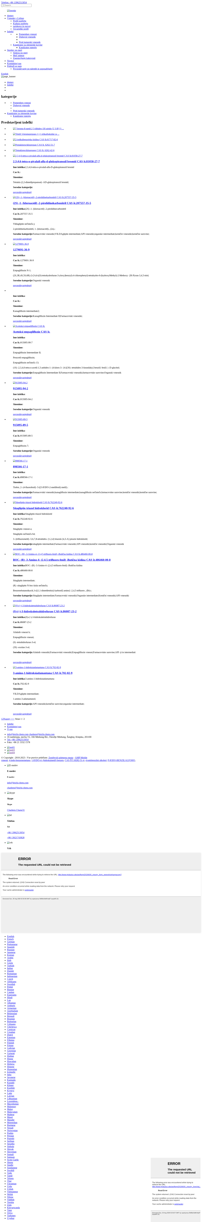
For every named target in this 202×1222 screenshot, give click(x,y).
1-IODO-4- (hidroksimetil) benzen (47, 760)
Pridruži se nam (14, 66)
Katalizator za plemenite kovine (27, 45)
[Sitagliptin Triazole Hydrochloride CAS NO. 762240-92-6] (37, 502)
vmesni (4, 760)
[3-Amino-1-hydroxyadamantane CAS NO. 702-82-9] (37, 667)
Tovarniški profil (21, 29)
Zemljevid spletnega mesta (61, 757)
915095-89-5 (20, 424)
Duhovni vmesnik (27, 37)
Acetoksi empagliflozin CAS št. (31, 331)
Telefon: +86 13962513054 (14, 2)
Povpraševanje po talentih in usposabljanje (32, 69)
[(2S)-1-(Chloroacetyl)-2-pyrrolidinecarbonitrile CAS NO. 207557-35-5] (44, 197)
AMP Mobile (81, 757)
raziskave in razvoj (21, 26)
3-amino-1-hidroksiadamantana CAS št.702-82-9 (42, 673)
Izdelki (10, 31)
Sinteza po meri (20, 53)
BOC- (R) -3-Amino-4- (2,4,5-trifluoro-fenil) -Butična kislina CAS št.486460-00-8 (62, 559)
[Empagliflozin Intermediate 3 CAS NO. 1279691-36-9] (21, 244)
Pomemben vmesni (28, 34)
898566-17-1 (20, 466)
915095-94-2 (20, 388)
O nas (10, 729)
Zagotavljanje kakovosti (24, 58)
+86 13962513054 (15, 832)
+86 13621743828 (15, 837)
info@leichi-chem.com (17, 734)
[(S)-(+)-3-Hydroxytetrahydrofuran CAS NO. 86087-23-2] (39, 605)
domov (10, 15)
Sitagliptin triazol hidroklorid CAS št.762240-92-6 (43, 508)
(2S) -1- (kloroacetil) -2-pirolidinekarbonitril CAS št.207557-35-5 (52, 203)
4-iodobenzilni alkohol (95, 760)
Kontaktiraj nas (14, 63)
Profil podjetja (19, 21)
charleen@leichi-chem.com (41, 734)
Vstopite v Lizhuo (15, 18)
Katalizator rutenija (28, 47)
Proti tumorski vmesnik (30, 42)
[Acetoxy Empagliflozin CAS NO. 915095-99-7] (29, 326)
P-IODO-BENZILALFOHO (121, 760)
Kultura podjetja (20, 23)
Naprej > (8, 719)
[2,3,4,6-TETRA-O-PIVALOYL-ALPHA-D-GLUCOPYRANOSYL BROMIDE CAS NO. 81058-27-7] (48, 156)
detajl (28, 192)
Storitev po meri (14, 50)
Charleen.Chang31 (16, 810)
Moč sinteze (18, 55)
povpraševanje (19, 192)
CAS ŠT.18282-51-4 (74, 760)
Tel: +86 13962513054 (18, 739)
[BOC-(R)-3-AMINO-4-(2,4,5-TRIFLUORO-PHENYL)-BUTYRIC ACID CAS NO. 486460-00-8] (53, 554)
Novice (10, 61)
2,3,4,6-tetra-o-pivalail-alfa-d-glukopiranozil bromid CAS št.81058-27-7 (56, 161)
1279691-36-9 (21, 249)
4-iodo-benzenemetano (19, 760)
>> (13, 719)
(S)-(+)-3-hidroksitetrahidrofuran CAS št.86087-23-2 (45, 611)
